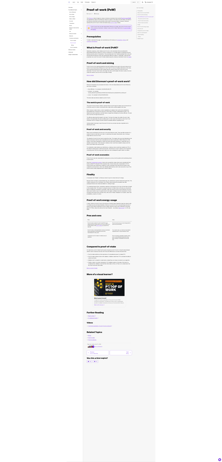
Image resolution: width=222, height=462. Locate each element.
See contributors (98, 346)
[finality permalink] (86, 174)
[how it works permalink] (86, 81)
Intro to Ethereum (72, 12)
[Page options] (92, 14)
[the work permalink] (86, 102)
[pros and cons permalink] (86, 215)
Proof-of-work (73, 42)
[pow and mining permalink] (86, 63)
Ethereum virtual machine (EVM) (74, 28)
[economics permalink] (86, 155)
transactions (119, 40)
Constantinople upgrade (96, 162)
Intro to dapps (72, 16)
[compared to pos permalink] (86, 246)
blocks (124, 40)
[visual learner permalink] (86, 274)
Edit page (96, 13)
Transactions (71, 23)
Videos (139, 36)
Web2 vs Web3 (72, 18)
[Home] (69, 2)
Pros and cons (140, 28)
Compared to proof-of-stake (143, 30)
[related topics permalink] (86, 332)
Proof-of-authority (73, 47)
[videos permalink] (86, 323)
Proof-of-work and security (143, 20)
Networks (71, 35)
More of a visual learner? (142, 32)
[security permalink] (86, 129)
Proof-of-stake (73, 40)
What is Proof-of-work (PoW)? (143, 12)
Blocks (70, 25)
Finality (139, 24)
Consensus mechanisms (73, 38)
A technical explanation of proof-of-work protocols (100, 326)
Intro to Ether (71, 14)
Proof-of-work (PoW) (126, 18)
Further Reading (141, 34)
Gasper (129, 56)
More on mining (90, 75)
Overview (70, 7)
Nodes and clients (72, 33)
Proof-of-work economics (143, 22)
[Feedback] (219, 459)
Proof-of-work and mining (142, 14)
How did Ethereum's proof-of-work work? (146, 16)
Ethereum (91, 18)
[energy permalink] (86, 200)
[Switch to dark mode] (142, 2)
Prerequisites (140, 10)
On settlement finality (93, 318)
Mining (72, 45)
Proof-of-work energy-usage (143, 26)
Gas (70, 31)
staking (94, 29)
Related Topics (140, 38)
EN (149, 2)
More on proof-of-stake (92, 268)
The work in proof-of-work (143, 18)
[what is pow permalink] (86, 47)
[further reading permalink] (86, 312)
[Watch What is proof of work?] (109, 287)
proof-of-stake (113, 22)
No (96, 361)
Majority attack (92, 315)
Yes (90, 361)
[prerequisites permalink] (86, 36)
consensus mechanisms (92, 41)
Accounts (71, 21)
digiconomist (122, 208)
